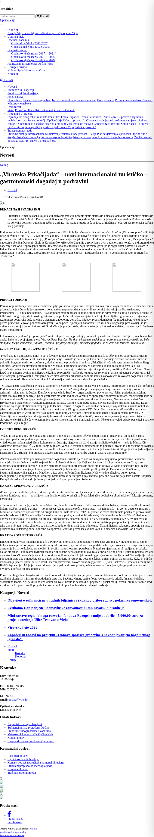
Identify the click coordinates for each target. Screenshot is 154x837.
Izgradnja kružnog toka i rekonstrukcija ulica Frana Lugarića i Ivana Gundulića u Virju (59, 117)
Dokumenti (14, 106)
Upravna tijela (16, 36)
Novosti (12, 86)
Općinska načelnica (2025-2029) (30, 46)
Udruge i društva (17, 67)
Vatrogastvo (31, 70)
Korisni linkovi (16, 737)
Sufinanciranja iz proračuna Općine (28, 727)
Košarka (20, 653)
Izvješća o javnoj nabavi (37, 100)
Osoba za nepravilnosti (54, 137)
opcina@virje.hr (18, 699)
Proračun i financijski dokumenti (34, 110)
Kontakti (13, 73)
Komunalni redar (18, 769)
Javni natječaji (31, 93)
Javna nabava (15, 96)
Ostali (42, 70)
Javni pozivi (15, 93)
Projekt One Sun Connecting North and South (100, 123)
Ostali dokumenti (64, 110)
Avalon (33, 828)
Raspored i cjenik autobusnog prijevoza (31, 741)
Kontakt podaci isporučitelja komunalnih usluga (36, 762)
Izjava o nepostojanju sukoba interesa (74, 100)
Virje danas (24, 33)
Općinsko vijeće (17, 50)
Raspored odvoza (18, 755)
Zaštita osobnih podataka (13, 832)
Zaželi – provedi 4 (85, 127)
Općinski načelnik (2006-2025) (29, 43)
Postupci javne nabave (128, 100)
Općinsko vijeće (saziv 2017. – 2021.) (33, 53)
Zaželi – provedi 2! (74, 120)
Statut (11, 110)
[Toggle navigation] (1, 24)
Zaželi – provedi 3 (139, 123)
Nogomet (20, 656)
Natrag (4, 164)
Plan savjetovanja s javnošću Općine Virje (122, 133)
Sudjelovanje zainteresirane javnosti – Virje (70, 133)
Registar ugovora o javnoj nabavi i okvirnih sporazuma (100, 137)
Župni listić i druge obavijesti (25, 724)
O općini (13, 29)
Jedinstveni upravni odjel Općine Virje (30, 63)
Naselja (12, 33)
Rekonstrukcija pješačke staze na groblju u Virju (43, 123)
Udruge (12, 659)
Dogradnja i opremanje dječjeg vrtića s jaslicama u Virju (41, 127)
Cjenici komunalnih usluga (23, 759)
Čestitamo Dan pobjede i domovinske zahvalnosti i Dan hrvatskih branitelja (66, 608)
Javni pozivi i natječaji (21, 90)
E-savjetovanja (105, 100)
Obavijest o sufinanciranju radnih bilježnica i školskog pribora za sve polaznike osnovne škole (80, 600)
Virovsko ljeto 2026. (23, 627)
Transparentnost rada (20, 130)
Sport (20, 70)
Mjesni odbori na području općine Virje (54, 33)
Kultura (12, 70)
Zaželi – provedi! (121, 117)
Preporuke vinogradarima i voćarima (29, 731)
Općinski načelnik (18, 40)
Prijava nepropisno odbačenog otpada (30, 765)
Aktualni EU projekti (20, 113)
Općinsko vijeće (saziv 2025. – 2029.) (33, 60)
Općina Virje (7, 20)
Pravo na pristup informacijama (26, 133)
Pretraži (44, 16)
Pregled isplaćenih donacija (24, 137)
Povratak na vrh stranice (12, 835)
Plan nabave (15, 100)
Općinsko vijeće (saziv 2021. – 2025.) (33, 56)
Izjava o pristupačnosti (43, 140)
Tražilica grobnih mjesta (22, 772)
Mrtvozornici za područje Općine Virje (30, 734)
